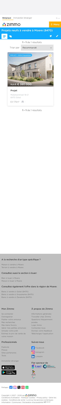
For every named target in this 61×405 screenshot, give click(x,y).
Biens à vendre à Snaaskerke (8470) (17, 294)
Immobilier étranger (22, 18)
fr (57, 18)
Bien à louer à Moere (10, 278)
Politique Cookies (28, 398)
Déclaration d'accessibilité (32, 402)
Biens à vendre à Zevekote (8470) (16, 297)
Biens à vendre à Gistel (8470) (14, 291)
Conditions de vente (17, 400)
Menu (56, 24)
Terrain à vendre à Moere (12, 267)
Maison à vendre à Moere (12, 264)
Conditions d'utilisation (10, 398)
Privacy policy (42, 398)
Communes (16, 402)
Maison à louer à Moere (11, 281)
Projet (14, 90)
